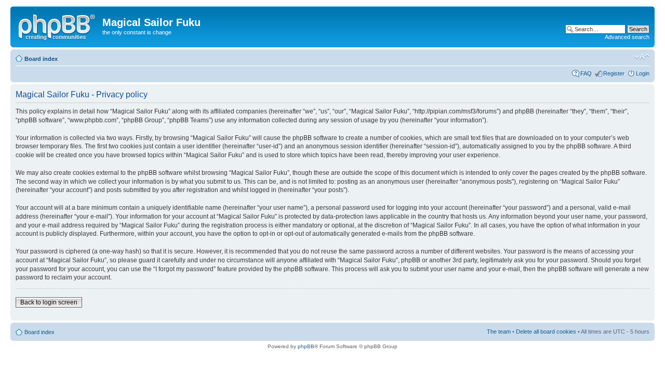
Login (642, 73)
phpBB (306, 346)
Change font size (641, 56)
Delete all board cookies (546, 331)
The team (499, 331)
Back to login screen (48, 302)
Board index (41, 59)
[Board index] (57, 25)
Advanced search (627, 37)
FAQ (586, 73)
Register (613, 73)
